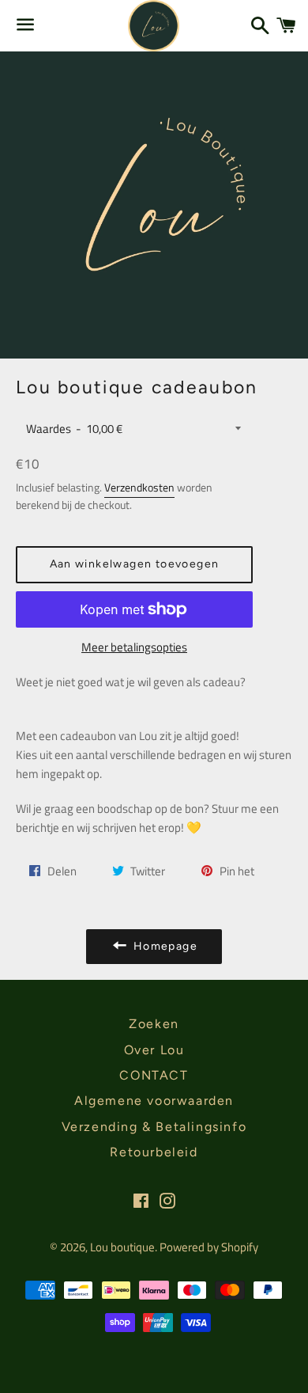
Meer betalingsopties (134, 647)
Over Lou (154, 1049)
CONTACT (153, 1075)
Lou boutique (122, 1247)
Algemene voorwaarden (154, 1100)
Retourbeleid (153, 1152)
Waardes (48, 428)
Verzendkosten (139, 487)
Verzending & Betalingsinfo (154, 1126)
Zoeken (154, 1023)
